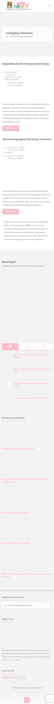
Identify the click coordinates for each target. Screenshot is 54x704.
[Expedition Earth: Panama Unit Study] (39, 84)
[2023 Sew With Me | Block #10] (27, 499)
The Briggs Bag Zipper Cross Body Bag (30, 398)
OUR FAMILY (11, 660)
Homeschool (9, 77)
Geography (11, 74)
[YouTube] (16, 677)
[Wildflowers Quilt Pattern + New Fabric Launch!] (7, 387)
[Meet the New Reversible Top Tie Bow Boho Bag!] (7, 372)
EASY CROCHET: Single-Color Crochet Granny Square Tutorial (27, 575)
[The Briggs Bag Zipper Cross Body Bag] (7, 401)
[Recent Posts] (10, 346)
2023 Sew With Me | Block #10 (15, 512)
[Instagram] (8, 677)
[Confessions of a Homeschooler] (18, 6)
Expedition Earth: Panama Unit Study (26, 64)
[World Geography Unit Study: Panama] (39, 165)
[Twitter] (20, 677)
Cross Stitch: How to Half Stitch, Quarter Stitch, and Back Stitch (25, 480)
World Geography (11, 79)
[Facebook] (4, 677)
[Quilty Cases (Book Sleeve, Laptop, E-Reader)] (7, 358)
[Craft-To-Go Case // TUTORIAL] (27, 530)
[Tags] (43, 346)
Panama (19, 77)
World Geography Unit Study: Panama (27, 139)
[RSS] (24, 677)
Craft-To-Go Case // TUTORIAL (16, 543)
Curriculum (11, 72)
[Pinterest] (12, 677)
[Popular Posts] (27, 346)
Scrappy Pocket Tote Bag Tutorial (18, 448)
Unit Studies (13, 150)
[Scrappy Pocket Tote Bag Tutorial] (27, 435)
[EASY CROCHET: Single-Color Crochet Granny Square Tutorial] (27, 560)
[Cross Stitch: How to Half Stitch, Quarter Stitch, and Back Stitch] (27, 466)
